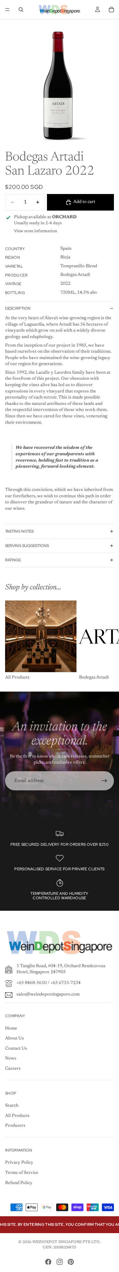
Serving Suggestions (27, 545)
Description (17, 308)
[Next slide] (107, 641)
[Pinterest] (71, 1262)
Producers (15, 1126)
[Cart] (111, 10)
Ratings (13, 560)
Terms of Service (21, 1173)
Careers (13, 1069)
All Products (17, 1116)
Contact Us (16, 1048)
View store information (35, 231)
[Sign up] (104, 780)
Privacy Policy (19, 1163)
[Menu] (7, 9)
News (10, 1058)
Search (11, 1105)
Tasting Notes (19, 531)
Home (11, 1028)
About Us (14, 1038)
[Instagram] (59, 1262)
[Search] (21, 10)
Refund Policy (18, 1183)
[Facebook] (48, 1262)
